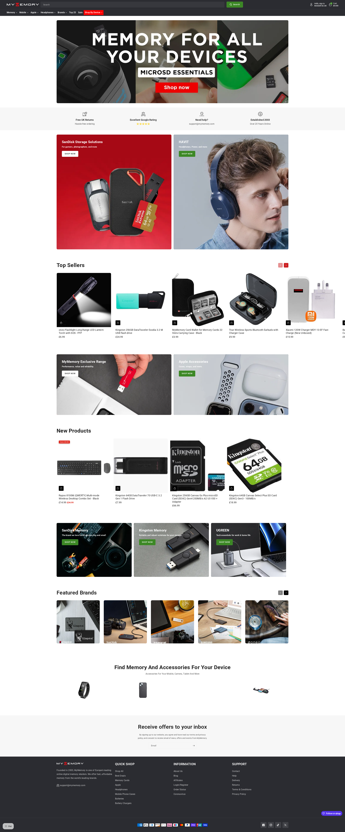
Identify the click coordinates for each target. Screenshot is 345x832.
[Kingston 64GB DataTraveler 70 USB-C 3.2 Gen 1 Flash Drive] (140, 465)
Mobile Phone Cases (125, 794)
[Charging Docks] (261, 691)
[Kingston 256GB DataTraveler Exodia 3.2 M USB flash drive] (140, 300)
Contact (236, 771)
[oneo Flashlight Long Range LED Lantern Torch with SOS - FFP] (84, 300)
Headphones (47, 12)
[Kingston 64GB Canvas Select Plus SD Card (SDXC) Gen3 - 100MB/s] (254, 465)
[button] (333, 4)
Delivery (236, 780)
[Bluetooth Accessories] (84, 691)
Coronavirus (179, 794)
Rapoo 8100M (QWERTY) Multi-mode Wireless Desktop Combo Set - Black (79, 497)
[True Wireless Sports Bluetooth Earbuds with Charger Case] (254, 300)
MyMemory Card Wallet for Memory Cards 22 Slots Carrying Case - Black (197, 331)
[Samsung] (219, 623)
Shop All (119, 771)
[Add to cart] (61, 322)
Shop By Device (92, 12)
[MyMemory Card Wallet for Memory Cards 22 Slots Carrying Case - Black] (197, 300)
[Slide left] (280, 265)
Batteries (119, 798)
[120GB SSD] (202, 691)
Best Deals (120, 775)
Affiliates (178, 780)
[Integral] (172, 623)
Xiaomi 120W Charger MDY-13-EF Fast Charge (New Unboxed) (307, 331)
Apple (34, 12)
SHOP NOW (70, 154)
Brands (61, 12)
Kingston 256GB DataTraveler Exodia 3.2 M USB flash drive (139, 331)
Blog (176, 775)
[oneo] (266, 623)
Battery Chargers (123, 803)
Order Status (180, 789)
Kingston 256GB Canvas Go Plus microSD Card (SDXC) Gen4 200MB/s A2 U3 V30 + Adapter (195, 498)
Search (236, 4)
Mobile (22, 12)
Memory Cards (122, 780)
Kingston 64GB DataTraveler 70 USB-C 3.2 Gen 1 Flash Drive (138, 497)
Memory (11, 12)
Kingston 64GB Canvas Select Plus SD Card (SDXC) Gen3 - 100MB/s (253, 497)
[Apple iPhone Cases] (143, 691)
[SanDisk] (125, 623)
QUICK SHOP (124, 764)
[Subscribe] (194, 746)
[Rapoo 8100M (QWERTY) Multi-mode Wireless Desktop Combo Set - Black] (84, 465)
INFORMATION (185, 764)
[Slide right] (286, 265)
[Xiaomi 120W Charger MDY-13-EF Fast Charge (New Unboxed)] (311, 300)
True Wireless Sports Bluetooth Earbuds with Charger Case (253, 331)
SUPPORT (239, 764)
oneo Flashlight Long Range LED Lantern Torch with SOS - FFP (81, 331)
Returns (236, 785)
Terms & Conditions (241, 789)
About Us (178, 771)
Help (234, 775)
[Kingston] (78, 623)
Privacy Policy (239, 794)
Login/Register (181, 785)
